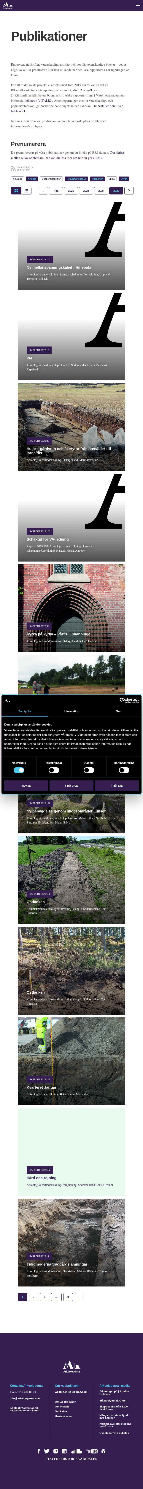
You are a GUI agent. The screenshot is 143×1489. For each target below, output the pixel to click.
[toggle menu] (138, 5)
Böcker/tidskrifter (51, 179)
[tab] (71, 190)
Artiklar (32, 179)
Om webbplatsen (65, 1401)
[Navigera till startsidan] (71, 1372)
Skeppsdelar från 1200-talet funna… (114, 1407)
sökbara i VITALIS (38, 100)
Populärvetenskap (76, 179)
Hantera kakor (64, 1416)
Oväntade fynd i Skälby (114, 1433)
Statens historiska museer (71, 1459)
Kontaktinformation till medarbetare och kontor (25, 1409)
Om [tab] (118, 711)
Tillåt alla (117, 785)
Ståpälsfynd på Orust (112, 1400)
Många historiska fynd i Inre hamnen (114, 1416)
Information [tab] (71, 711)
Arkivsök (87, 90)
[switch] (54, 770)
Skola (112, 179)
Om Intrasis (62, 1406)
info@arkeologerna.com (25, 1398)
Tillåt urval (71, 785)
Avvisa (26, 785)
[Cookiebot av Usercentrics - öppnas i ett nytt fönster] (122, 700)
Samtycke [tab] (24, 711)
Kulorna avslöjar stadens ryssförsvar (115, 1425)
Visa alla (17, 179)
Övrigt (124, 179)
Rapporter (97, 179)
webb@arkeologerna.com (71, 1391)
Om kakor (61, 1411)
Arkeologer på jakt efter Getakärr (114, 1392)
